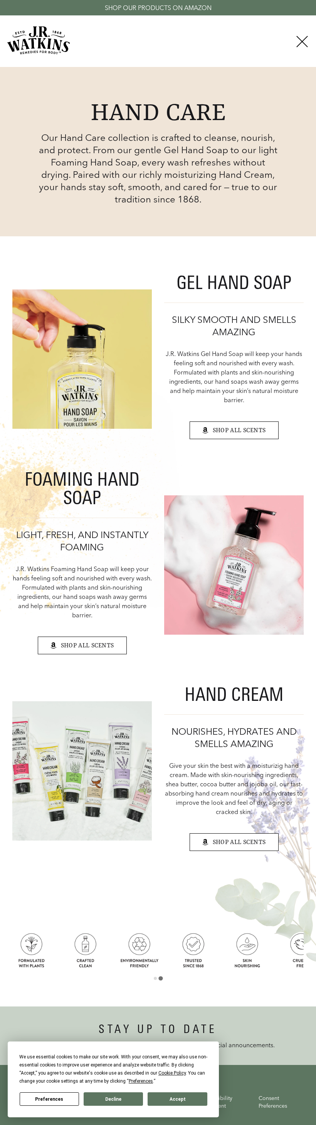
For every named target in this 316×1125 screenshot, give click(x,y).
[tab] (155, 978)
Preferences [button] (141, 1081)
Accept (178, 1099)
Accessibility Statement (217, 1102)
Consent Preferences (273, 1102)
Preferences (49, 1099)
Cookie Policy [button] (172, 1073)
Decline (113, 1099)
